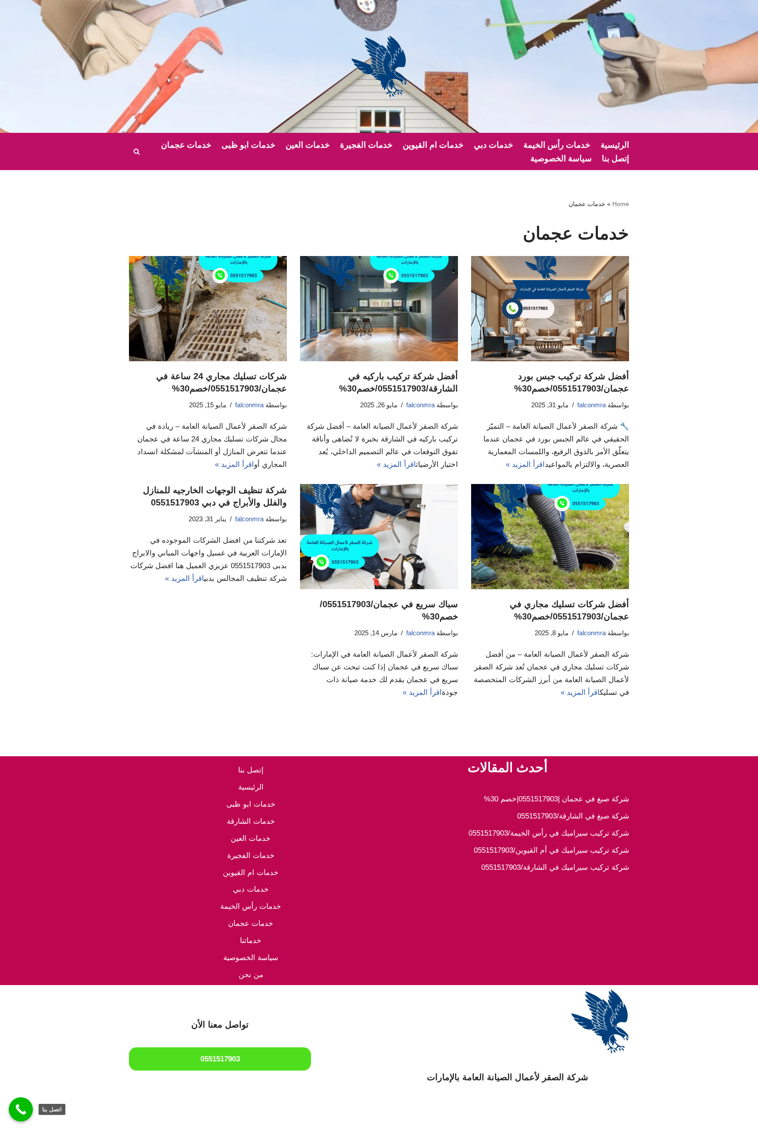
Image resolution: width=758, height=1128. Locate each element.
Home (620, 203)
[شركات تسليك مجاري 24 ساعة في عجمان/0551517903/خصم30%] (208, 308)
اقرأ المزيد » (525, 464)
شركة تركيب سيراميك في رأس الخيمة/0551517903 (548, 833)
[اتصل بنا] (21, 1109)
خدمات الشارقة (251, 821)
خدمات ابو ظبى (248, 144)
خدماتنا (250, 940)
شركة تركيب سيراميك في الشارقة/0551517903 (555, 867)
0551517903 (220, 1059)
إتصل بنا (615, 158)
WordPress (538, 1116)
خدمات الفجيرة (366, 144)
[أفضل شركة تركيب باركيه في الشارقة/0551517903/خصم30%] (379, 308)
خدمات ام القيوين (433, 144)
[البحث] (136, 151)
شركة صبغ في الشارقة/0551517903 (573, 816)
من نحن (251, 975)
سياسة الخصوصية (561, 158)
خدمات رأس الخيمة (556, 144)
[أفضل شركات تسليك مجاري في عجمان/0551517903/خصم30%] (550, 536)
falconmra (591, 405)
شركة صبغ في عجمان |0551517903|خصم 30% (556, 799)
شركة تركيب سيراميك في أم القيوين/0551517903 (551, 850)
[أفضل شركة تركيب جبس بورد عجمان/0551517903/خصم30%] (550, 308)
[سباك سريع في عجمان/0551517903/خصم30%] (379, 536)
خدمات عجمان (186, 144)
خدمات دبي (493, 144)
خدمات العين (308, 144)
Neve (620, 1116)
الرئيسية (615, 144)
